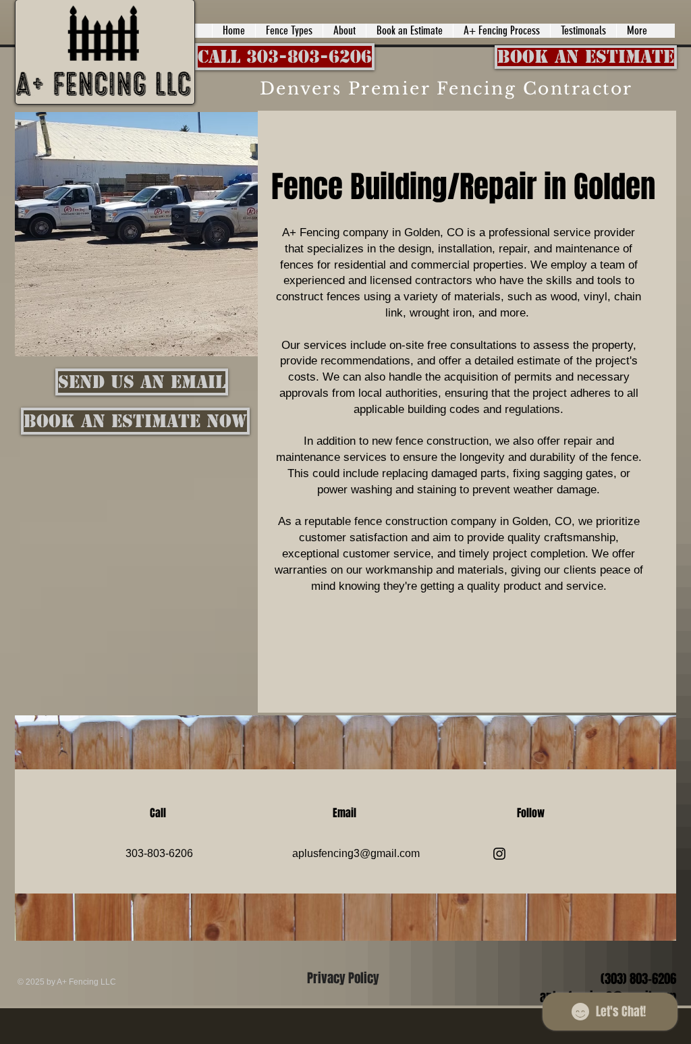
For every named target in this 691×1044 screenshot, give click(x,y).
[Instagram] (499, 854)
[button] (289, 31)
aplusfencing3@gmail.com (356, 853)
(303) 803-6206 (638, 978)
